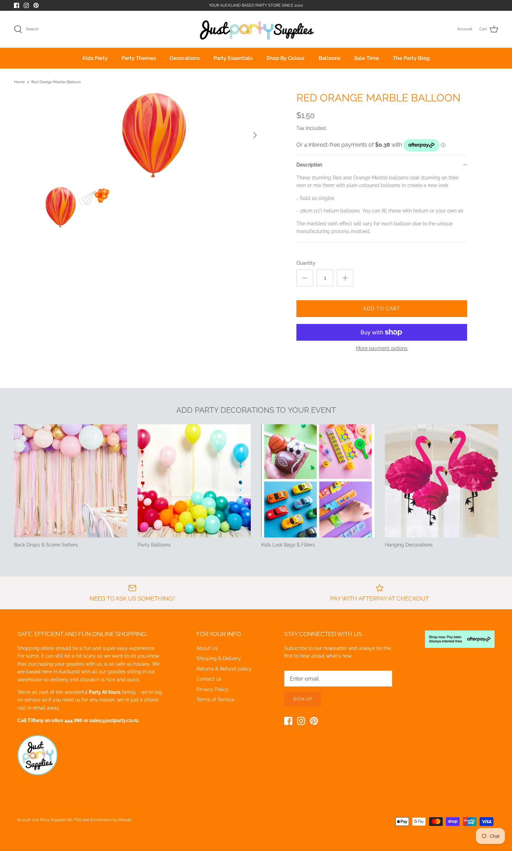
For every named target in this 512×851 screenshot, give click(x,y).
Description (309, 165)
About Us (207, 648)
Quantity (306, 263)
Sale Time (366, 58)
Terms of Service (215, 699)
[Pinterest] (36, 5)
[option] (154, 135)
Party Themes (139, 58)
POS (78, 820)
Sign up (302, 699)
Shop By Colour (285, 58)
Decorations (185, 58)
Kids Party (95, 58)
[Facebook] (16, 5)
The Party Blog (411, 58)
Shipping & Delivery (218, 658)
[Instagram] (26, 5)
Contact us (208, 679)
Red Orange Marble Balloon (55, 82)
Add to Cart (381, 308)
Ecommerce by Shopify (111, 820)
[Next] (255, 135)
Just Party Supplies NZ (52, 820)
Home (19, 82)
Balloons (329, 58)
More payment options (382, 348)
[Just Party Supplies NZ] (256, 29)
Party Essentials (233, 58)
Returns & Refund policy (223, 669)
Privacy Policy (212, 689)
